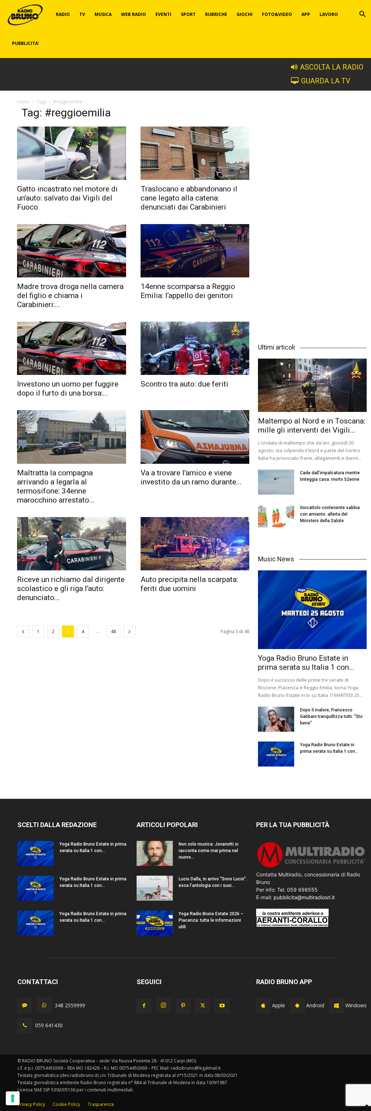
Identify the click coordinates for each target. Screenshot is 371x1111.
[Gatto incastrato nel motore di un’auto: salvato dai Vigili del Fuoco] (71, 153)
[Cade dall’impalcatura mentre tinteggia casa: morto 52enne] (276, 482)
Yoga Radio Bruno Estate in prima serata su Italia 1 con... (306, 663)
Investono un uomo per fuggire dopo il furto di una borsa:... (67, 388)
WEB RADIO (133, 14)
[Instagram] (163, 1005)
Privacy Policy (31, 1104)
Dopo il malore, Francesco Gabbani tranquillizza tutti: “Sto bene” (331, 716)
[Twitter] (202, 1006)
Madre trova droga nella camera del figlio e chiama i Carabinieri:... (70, 295)
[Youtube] (222, 1006)
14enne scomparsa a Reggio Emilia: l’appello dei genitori (188, 291)
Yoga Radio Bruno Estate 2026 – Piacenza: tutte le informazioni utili (211, 920)
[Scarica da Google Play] (297, 1005)
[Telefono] (24, 1025)
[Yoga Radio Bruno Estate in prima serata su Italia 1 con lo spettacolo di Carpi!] (312, 609)
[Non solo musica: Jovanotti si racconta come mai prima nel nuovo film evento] (155, 853)
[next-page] (129, 631)
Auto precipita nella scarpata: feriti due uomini (189, 584)
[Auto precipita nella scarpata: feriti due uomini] (195, 543)
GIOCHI (245, 14)
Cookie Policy (66, 1104)
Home (23, 102)
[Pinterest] (183, 1006)
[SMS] (24, 1005)
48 (113, 631)
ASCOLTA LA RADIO (331, 67)
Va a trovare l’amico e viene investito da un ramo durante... (191, 477)
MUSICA (103, 14)
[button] (362, 15)
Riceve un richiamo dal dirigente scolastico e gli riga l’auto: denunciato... (71, 588)
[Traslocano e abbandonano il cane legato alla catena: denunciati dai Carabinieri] (195, 153)
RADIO (63, 14)
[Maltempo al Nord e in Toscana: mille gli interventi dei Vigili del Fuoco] (312, 385)
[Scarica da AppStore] (263, 1005)
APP (305, 14)
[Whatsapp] (44, 1005)
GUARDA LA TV (325, 81)
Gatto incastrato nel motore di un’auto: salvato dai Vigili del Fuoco (67, 198)
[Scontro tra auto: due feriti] (195, 348)
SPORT (188, 14)
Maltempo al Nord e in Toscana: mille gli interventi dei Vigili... (311, 425)
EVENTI (163, 14)
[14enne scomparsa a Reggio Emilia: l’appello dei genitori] (195, 250)
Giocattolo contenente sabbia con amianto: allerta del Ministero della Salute (330, 514)
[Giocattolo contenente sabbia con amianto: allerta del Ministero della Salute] (276, 516)
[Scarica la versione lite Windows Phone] (336, 1005)
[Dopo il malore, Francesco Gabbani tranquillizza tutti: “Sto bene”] (276, 719)
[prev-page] (23, 631)
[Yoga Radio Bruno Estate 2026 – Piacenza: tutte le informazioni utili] (155, 923)
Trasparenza (101, 1104)
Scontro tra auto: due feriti (184, 384)
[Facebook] (144, 1006)
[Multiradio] (311, 867)
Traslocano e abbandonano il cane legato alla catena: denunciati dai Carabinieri (189, 198)
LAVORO (329, 14)
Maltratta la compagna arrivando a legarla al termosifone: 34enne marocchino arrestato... (56, 486)
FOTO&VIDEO (277, 14)
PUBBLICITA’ (25, 43)
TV (82, 14)
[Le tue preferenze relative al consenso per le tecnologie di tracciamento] (13, 1098)
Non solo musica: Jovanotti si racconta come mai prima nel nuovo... (208, 851)
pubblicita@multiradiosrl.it (304, 897)
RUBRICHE (216, 14)
